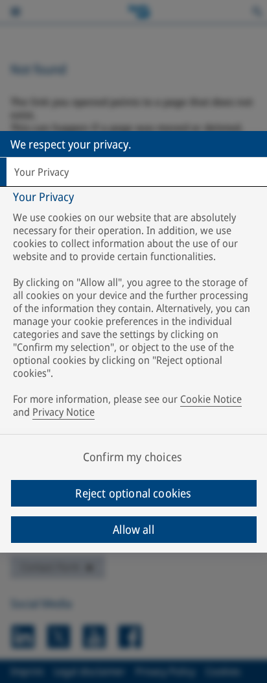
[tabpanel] (135, 307)
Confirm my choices (132, 456)
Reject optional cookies (133, 493)
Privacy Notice (63, 412)
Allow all (133, 529)
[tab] (133, 172)
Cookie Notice (211, 399)
